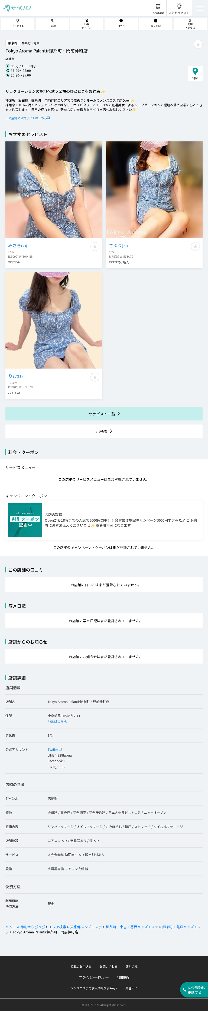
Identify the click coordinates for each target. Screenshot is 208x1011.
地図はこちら (57, 721)
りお (15, 376)
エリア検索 (57, 926)
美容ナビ (131, 988)
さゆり (118, 245)
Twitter (53, 749)
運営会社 (132, 966)
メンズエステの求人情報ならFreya (94, 988)
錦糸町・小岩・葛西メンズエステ (132, 926)
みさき (17, 245)
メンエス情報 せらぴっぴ (25, 926)
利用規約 (123, 977)
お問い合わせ (109, 966)
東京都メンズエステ (86, 926)
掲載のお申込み (81, 966)
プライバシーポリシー (94, 977)
